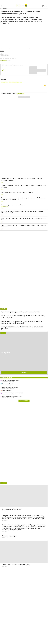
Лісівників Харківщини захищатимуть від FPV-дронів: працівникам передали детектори (21, 179)
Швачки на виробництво (9, 536)
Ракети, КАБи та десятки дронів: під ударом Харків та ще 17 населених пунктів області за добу (21, 322)
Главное (2, 51)
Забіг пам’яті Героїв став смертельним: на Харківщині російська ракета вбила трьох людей (22, 212)
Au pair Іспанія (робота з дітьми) (11, 509)
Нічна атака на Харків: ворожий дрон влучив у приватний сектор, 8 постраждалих (23, 316)
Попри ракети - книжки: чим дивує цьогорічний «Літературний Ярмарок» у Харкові (23, 219)
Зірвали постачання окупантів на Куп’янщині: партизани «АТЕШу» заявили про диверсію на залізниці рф (23, 198)
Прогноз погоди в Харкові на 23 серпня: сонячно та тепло (20, 312)
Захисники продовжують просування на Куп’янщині (17, 192)
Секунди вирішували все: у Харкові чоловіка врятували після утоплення (22, 328)
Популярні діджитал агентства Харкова (13, 205)
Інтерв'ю (5, 352)
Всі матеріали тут (24, 372)
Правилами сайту (20, 93)
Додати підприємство (24, 400)
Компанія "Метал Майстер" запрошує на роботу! (16, 564)
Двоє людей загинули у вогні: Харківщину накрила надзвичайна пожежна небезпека (23, 226)
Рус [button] (44, 5)
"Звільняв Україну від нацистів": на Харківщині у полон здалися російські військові (23, 186)
